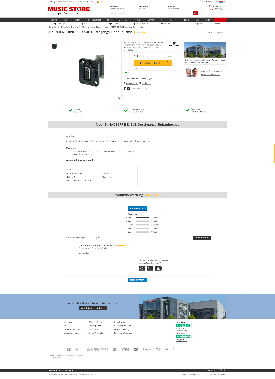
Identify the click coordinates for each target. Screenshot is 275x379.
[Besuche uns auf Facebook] (218, 370)
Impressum (192, 374)
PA (126, 19)
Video (217, 23)
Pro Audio (137, 19)
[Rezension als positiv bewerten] (142, 268)
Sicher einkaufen (96, 329)
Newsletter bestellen (91, 308)
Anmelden (211, 2)
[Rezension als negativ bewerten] (150, 268)
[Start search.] (195, 13)
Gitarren (54, 19)
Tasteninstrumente (93, 19)
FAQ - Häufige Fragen (97, 322)
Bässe (66, 19)
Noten (207, 19)
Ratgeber (198, 23)
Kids (197, 19)
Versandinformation (72, 333)
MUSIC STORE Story (72, 329)
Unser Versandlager (97, 333)
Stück (170, 56)
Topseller (116, 23)
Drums (77, 19)
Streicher (110, 19)
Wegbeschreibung (121, 329)
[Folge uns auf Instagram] (221, 370)
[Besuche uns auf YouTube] (224, 370)
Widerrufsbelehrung (214, 374)
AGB (224, 374)
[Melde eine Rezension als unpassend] (158, 268)
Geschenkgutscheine (122, 326)
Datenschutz (201, 374)
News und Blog (65, 370)
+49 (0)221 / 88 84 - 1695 (210, 74)
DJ (162, 19)
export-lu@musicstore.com (62, 2)
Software (151, 19)
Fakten (67, 326)
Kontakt (52, 370)
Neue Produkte (90, 23)
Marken (167, 23)
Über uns (68, 322)
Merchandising (142, 23)
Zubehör (220, 19)
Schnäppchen (63, 23)
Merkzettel (146, 83)
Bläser (186, 19)
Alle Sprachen (202, 237)
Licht (171, 19)
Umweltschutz (120, 322)
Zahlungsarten (95, 326)
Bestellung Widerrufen (123, 333)
